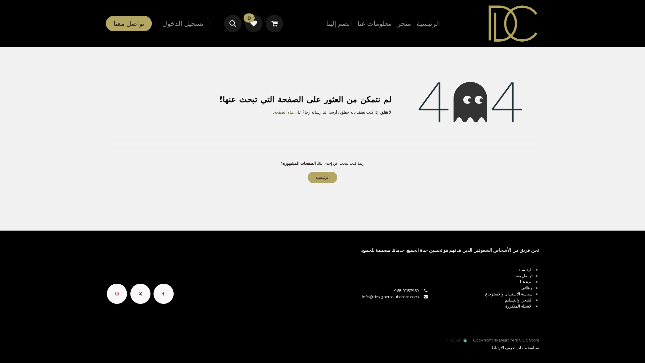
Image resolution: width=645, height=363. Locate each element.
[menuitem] (428, 23)
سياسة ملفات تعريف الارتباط (515, 347)
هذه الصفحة (284, 112)
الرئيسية (322, 177)
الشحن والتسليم (518, 299)
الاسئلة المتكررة (518, 306)
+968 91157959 (405, 290)
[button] (233, 23)
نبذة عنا (526, 281)
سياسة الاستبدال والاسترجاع (508, 293)
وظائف (526, 287)
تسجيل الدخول (183, 23)
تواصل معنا (129, 23)
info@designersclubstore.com (390, 296)
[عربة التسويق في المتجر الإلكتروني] (274, 23)
